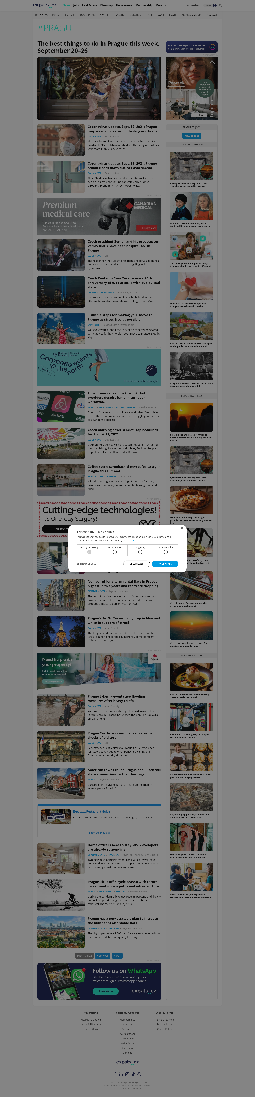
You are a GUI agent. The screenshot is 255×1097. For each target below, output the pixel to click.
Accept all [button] (165, 563)
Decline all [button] (136, 563)
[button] (86, 563)
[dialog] (127, 548)
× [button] (182, 528)
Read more (128, 540)
